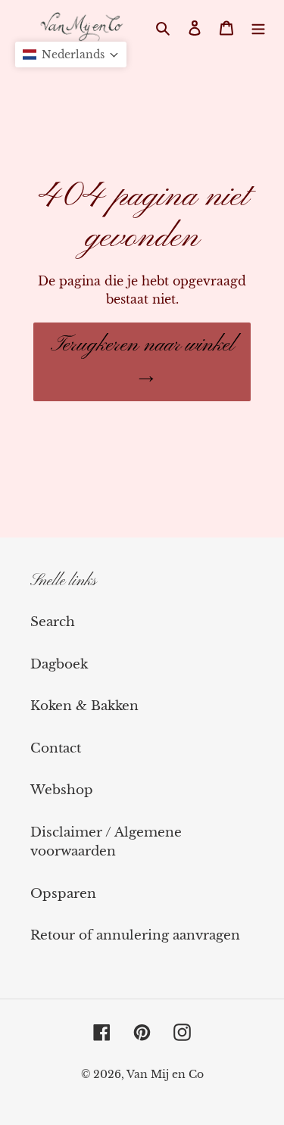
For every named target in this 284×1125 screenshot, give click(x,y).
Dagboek (59, 664)
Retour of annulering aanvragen (135, 935)
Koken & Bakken (84, 706)
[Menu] (258, 27)
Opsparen (63, 894)
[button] (70, 54)
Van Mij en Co (165, 1074)
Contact (55, 748)
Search (52, 622)
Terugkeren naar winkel (142, 345)
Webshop (61, 790)
